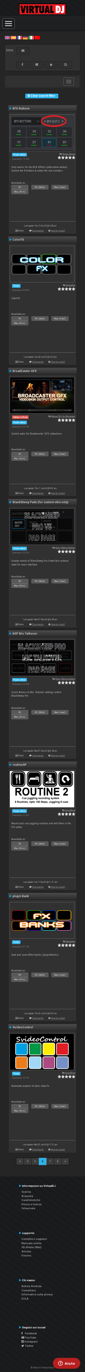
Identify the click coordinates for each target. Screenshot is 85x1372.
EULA (25, 1298)
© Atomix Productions (43, 1367)
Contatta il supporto (34, 1239)
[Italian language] (31, 37)
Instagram (31, 1341)
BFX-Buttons (21, 108)
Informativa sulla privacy (37, 1294)
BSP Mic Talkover (25, 633)
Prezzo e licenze (31, 1204)
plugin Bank (21, 896)
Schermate (28, 1208)
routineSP (19, 764)
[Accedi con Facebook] (22, 64)
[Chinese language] (37, 37)
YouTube (30, 1337)
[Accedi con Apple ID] (51, 64)
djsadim (70, 285)
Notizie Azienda (31, 1286)
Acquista (27, 1196)
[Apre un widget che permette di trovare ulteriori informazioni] (66, 1364)
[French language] (19, 37)
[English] (7, 37)
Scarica (26, 1191)
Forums (26, 1255)
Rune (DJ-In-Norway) (63, 416)
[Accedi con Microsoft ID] (36, 64)
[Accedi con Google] (65, 64)
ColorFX (18, 239)
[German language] (25, 37)
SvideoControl (23, 1027)
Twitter (29, 1345)
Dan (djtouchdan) (65, 547)
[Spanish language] (13, 37)
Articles (26, 1251)
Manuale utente (31, 1243)
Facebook (30, 1333)
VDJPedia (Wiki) (31, 1247)
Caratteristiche (30, 1200)
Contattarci (28, 1290)
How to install (58, 230)
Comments (38, 230)
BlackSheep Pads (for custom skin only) (40, 502)
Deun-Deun (69, 154)
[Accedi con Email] (23, 50)
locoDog (70, 810)
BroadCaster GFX (25, 371)
